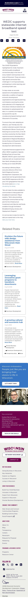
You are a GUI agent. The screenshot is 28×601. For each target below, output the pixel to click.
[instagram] (12, 565)
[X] (7, 40)
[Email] (24, 40)
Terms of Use (11, 590)
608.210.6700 (10, 569)
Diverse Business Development (11, 346)
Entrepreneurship (11, 353)
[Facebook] (1, 40)
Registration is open (12, 3)
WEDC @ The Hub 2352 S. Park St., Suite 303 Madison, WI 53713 (14, 576)
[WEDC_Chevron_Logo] (8, 9)
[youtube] (16, 565)
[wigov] (5, 581)
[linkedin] (21, 565)
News (21, 353)
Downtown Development (13, 266)
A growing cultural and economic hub (14, 321)
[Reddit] (13, 40)
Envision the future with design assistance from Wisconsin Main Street (14, 240)
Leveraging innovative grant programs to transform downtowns (13, 279)
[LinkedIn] (18, 40)
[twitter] (8, 565)
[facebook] (3, 565)
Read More (18, 263)
